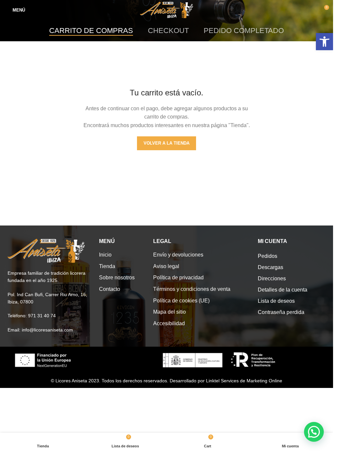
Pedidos (267, 256)
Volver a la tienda (166, 143)
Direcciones (272, 278)
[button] (314, 432)
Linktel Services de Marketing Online (244, 380)
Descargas (270, 267)
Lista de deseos (276, 301)
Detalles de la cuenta (282, 290)
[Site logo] (166, 9)
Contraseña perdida (281, 312)
